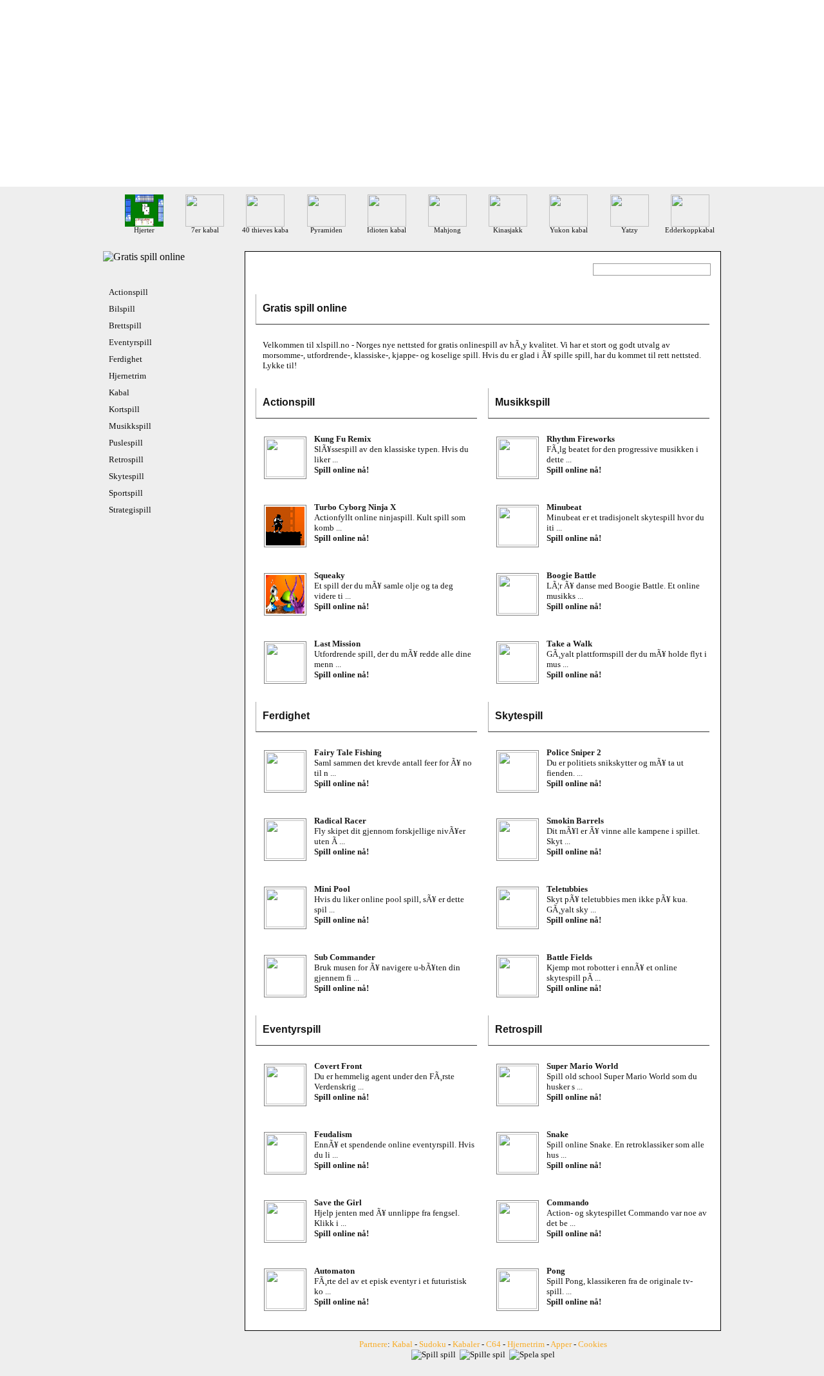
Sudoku (432, 1344)
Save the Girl (338, 1202)
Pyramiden (326, 230)
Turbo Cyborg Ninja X (355, 507)
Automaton (334, 1271)
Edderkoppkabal (690, 230)
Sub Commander (344, 957)
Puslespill (126, 443)
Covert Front (338, 1066)
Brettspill (125, 325)
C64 (493, 1344)
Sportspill (126, 493)
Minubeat (564, 507)
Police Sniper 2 (574, 752)
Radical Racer (340, 820)
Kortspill (124, 409)
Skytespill (126, 476)
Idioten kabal (386, 230)
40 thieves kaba (265, 230)
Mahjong (447, 230)
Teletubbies (567, 889)
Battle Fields (569, 957)
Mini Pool (332, 889)
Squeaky (329, 575)
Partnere (373, 1344)
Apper (561, 1344)
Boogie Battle (571, 575)
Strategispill (130, 509)
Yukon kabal (569, 230)
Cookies (592, 1344)
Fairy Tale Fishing (348, 752)
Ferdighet (125, 359)
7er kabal (205, 230)
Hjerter (144, 230)
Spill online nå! (341, 470)
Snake (557, 1134)
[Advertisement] (412, 96)
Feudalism (333, 1134)
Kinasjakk (508, 230)
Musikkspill (130, 426)
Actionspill (128, 292)
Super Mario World (582, 1066)
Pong (556, 1271)
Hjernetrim (127, 376)
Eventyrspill (130, 342)
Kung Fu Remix (342, 439)
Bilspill (122, 309)
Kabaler (466, 1344)
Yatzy (629, 230)
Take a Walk (569, 643)
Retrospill (126, 459)
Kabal (119, 392)
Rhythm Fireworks (581, 439)
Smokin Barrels (575, 820)
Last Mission (337, 643)
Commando (568, 1202)
